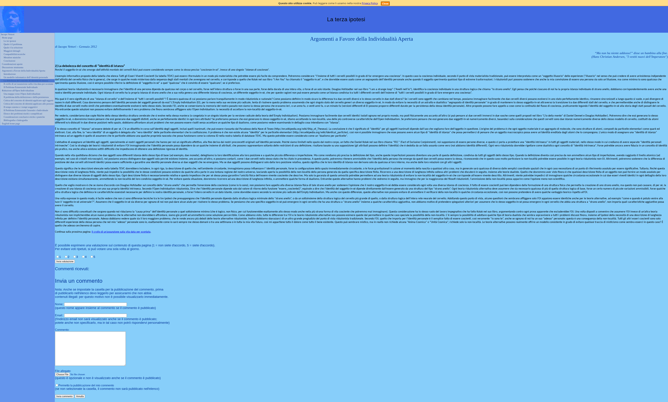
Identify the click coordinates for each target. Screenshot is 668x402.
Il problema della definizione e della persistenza (26, 97)
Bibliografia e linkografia (16, 120)
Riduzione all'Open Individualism (18, 90)
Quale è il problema (13, 44)
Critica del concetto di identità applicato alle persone (29, 104)
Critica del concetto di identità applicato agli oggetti (28, 100)
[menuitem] (27, 34)
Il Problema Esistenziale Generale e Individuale (26, 110)
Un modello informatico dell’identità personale (26, 77)
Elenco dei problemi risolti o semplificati (23, 113)
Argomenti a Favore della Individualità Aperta (23, 71)
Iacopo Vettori (7, 34)
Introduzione (10, 74)
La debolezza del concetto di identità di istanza (26, 80)
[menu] (27, 79)
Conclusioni (9, 61)
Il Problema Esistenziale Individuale (21, 87)
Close (385, 3)
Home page (7, 38)
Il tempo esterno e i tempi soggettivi (21, 107)
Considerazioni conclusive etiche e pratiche (24, 117)
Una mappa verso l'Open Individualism (22, 94)
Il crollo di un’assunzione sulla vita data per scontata (28, 84)
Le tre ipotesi (10, 41)
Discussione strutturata (12, 67)
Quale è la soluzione (13, 47)
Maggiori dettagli (12, 51)
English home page (11, 123)
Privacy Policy (369, 3)
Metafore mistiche (12, 57)
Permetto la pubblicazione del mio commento (86, 385)
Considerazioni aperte (12, 64)
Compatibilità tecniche (14, 54)
